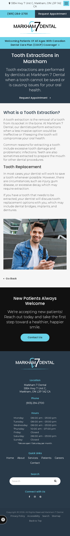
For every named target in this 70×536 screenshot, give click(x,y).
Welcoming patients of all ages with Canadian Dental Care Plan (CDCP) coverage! (35, 43)
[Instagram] (35, 497)
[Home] (35, 27)
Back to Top (35, 521)
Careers (59, 457)
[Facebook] (30, 497)
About (21, 457)
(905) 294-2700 (35, 403)
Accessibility (33, 516)
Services (33, 457)
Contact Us (35, 337)
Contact (35, 462)
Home (10, 457)
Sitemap (56, 516)
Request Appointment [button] (52, 13)
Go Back (11, 278)
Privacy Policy (18, 516)
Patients (46, 457)
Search (45, 516)
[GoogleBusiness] (40, 497)
